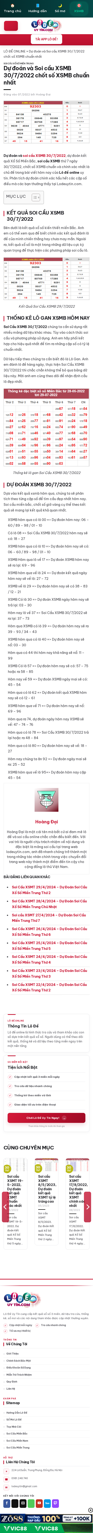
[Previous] (5, 1207)
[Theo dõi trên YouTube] (39, 1503)
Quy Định (11, 1381)
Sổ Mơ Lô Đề (13, 1419)
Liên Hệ (10, 1388)
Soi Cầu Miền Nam (17, 1440)
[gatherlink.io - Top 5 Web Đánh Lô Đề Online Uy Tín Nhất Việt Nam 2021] (46, 26)
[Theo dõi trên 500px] (47, 1503)
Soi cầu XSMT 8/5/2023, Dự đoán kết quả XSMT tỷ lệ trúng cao (47, 1189)
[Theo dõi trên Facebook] (6, 1503)
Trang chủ (12, 8)
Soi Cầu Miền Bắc (16, 1433)
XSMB (79, 8)
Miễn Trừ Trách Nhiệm (19, 1374)
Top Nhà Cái (13, 1426)
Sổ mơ (60, 8)
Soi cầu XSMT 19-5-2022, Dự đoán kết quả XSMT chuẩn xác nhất (15, 1191)
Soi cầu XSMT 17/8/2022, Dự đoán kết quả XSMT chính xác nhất (78, 1191)
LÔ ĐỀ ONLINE (15, 51)
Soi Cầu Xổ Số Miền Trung (19, 63)
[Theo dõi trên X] (14, 1503)
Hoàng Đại (43, 94)
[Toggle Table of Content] (33, 197)
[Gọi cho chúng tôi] (31, 1503)
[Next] (87, 1207)
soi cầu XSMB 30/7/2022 (44, 156)
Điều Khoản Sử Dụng (18, 1367)
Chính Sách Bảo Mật (18, 1360)
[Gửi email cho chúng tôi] (23, 1503)
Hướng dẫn (37, 8)
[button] (11, 26)
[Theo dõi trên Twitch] (55, 1503)
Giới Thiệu (12, 1353)
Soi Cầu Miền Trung (18, 1447)
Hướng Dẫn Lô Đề (16, 1412)
